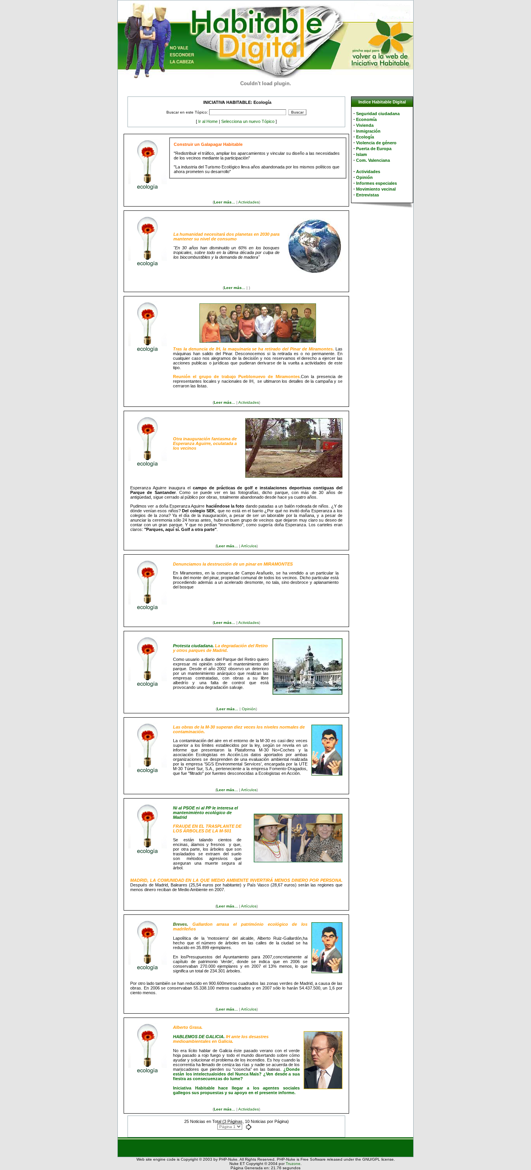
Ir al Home (208, 121)
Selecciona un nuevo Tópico (247, 121)
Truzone (293, 1163)
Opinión (249, 709)
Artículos (249, 546)
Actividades (248, 202)
